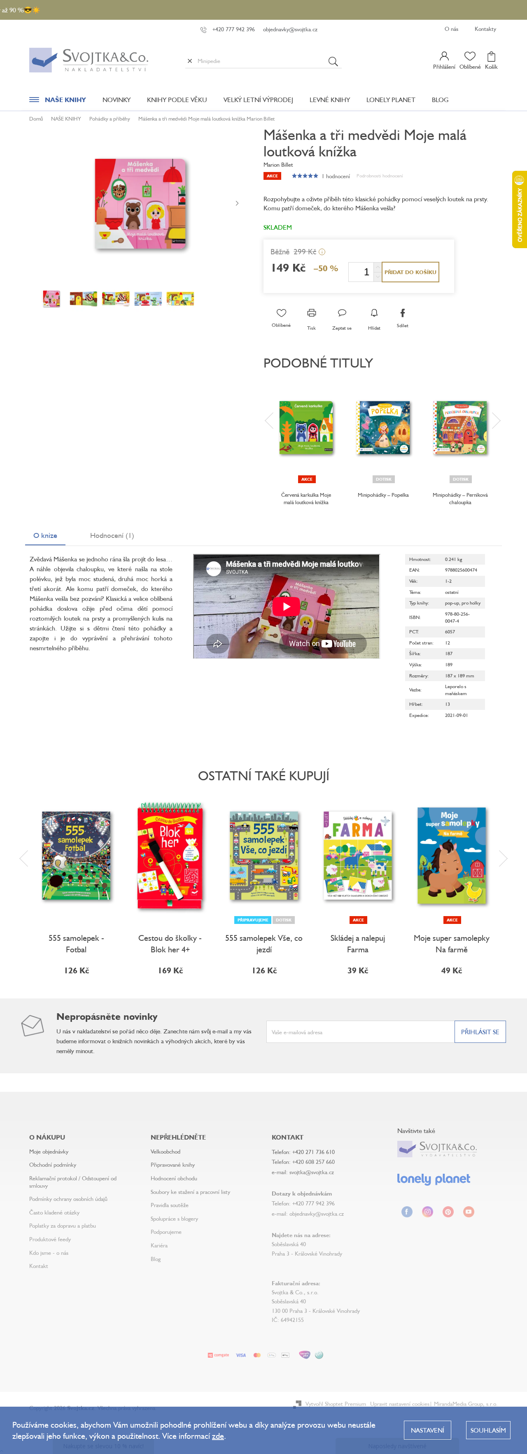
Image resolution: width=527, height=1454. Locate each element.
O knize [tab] (45, 535)
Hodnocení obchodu (174, 1178)
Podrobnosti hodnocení (380, 175)
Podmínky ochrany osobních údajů (68, 1198)
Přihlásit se (480, 1032)
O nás (451, 28)
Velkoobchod (165, 1151)
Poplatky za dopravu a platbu (62, 1225)
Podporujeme (166, 1231)
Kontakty (485, 28)
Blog (156, 1258)
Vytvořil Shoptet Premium (335, 1403)
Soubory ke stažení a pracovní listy (190, 1191)
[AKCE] (306, 427)
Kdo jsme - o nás (48, 1252)
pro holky (471, 603)
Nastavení (427, 1430)
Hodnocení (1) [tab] (112, 535)
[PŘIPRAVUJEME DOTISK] (264, 856)
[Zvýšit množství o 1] (377, 267)
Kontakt (38, 1265)
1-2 (448, 581)
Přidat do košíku (410, 272)
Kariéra (159, 1245)
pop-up (452, 603)
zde (218, 1436)
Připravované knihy (173, 1164)
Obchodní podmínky (52, 1164)
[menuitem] (57, 101)
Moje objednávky (48, 1151)
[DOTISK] (383, 427)
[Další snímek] (237, 203)
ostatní (452, 592)
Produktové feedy (50, 1238)
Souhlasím (488, 1430)
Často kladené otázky (54, 1212)
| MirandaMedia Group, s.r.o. (463, 1403)
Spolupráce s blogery (174, 1218)
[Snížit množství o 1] (377, 276)
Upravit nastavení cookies (399, 1403)
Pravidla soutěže (170, 1204)
